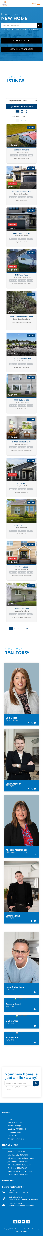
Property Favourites (16, 1139)
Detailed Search (21, 41)
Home (10, 1119)
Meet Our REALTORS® (17, 1129)
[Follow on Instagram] (15, 1221)
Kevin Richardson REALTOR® (20, 1172)
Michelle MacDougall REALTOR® (21, 1158)
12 (17, 120)
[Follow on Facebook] (19, 1221)
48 (25, 120)
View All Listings (14, 1126)
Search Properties (15, 1123)
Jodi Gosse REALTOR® (17, 1152)
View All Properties (21, 49)
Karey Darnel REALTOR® (18, 1175)
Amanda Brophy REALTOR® (19, 1165)
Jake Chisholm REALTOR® (18, 1155)
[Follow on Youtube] (23, 1221)
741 (27, 628)
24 (21, 120)
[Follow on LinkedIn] (28, 1221)
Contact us (12, 1136)
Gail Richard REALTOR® (17, 1168)
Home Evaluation (15, 1133)
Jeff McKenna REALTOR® (18, 1162)
